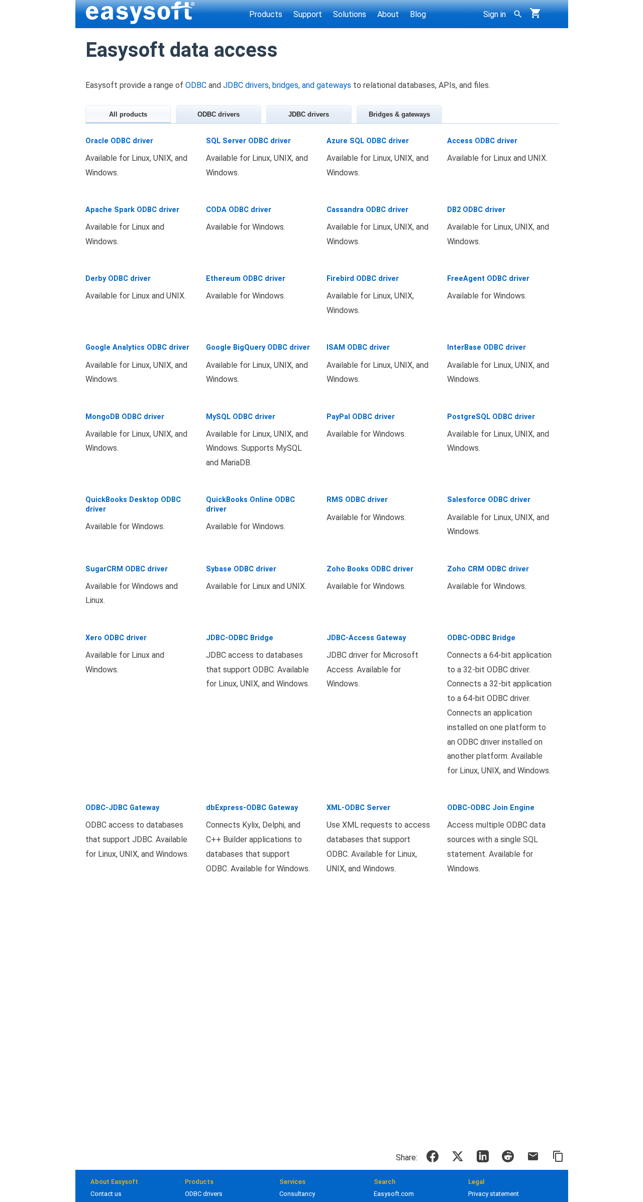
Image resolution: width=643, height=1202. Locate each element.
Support (307, 14)
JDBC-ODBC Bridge (239, 638)
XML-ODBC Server (358, 808)
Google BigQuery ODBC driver (258, 347)
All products (128, 114)
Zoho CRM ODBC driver (488, 569)
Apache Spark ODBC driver (132, 210)
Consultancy (297, 1193)
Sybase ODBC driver (241, 569)
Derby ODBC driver (118, 278)
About (388, 14)
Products (265, 14)
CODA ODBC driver (238, 210)
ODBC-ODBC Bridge (481, 638)
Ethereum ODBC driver (245, 278)
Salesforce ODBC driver (488, 499)
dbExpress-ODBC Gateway (252, 808)
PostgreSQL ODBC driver (491, 417)
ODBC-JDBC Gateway (122, 808)
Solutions (349, 14)
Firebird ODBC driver (363, 278)
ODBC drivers (218, 114)
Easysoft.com (394, 1193)
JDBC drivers (246, 85)
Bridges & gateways (399, 114)
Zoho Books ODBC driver (370, 569)
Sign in (494, 14)
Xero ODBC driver (116, 638)
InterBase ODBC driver (486, 347)
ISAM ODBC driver (358, 347)
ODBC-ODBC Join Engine (490, 808)
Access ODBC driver (482, 141)
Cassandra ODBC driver (367, 210)
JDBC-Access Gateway (366, 638)
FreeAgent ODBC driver (488, 278)
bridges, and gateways (311, 85)
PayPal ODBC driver (361, 417)
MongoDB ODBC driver (124, 417)
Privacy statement (493, 1193)
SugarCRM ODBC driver (126, 569)
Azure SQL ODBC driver (368, 141)
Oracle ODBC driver (119, 141)
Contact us (106, 1193)
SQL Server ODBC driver (248, 141)
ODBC (195, 85)
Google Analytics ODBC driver (137, 347)
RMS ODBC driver (357, 499)
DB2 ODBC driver (476, 210)
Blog (418, 14)
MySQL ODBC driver (240, 417)
